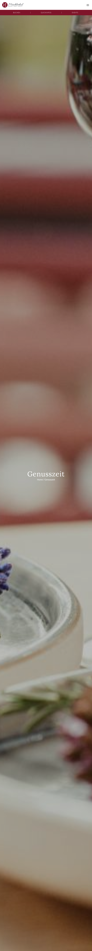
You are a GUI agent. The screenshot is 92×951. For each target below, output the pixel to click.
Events (75, 12)
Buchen (16, 12)
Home (40, 479)
